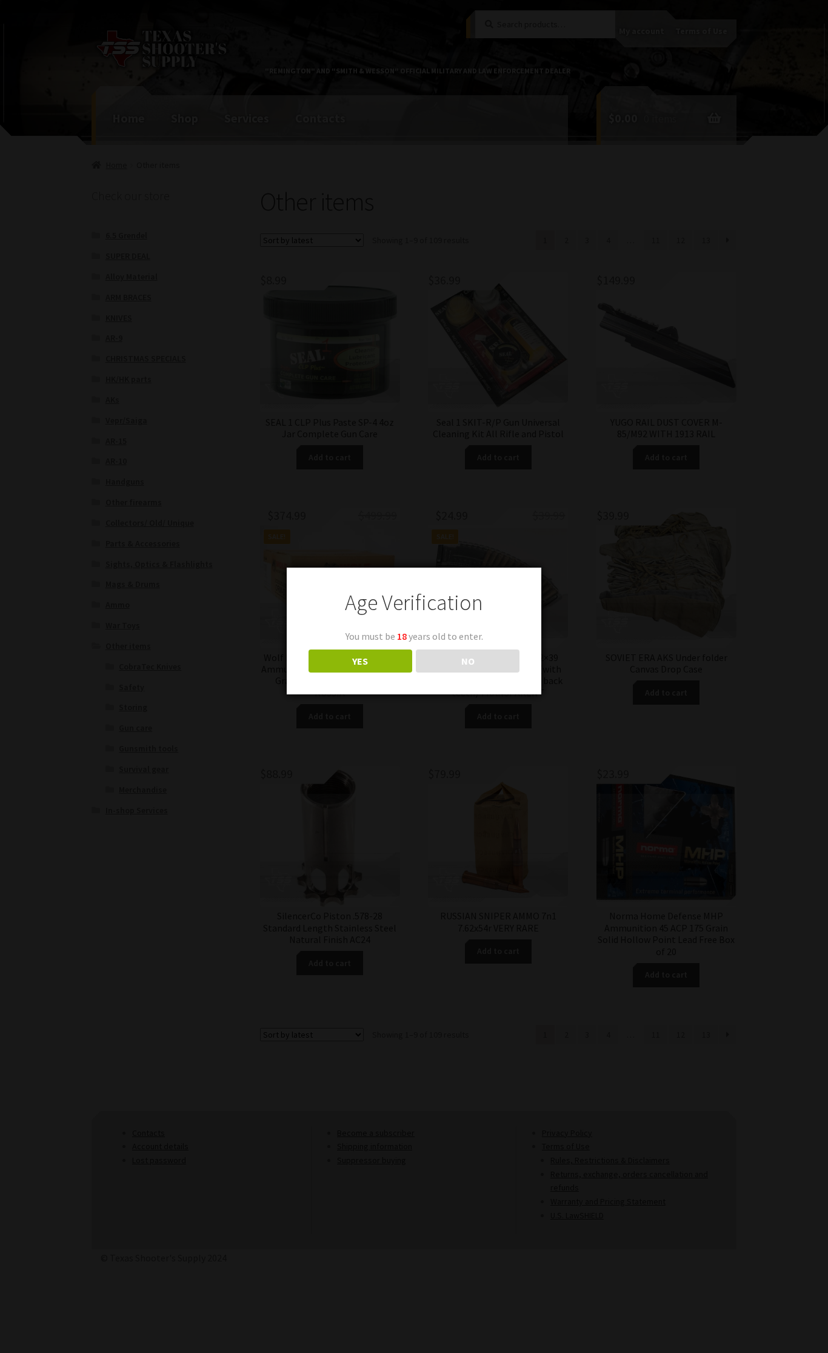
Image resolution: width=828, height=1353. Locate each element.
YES (360, 661)
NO (468, 661)
